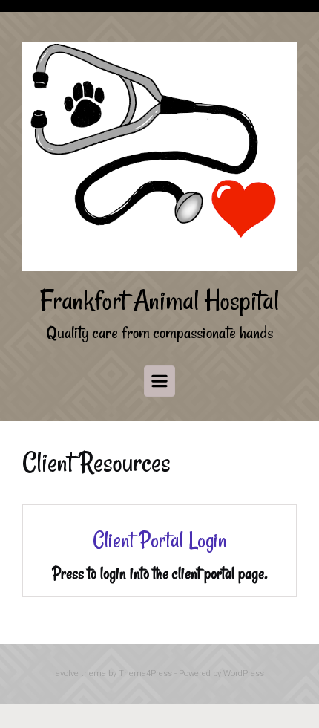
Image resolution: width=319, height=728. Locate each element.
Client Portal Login (159, 539)
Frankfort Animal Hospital (159, 300)
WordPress (243, 673)
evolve (67, 673)
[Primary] (159, 381)
